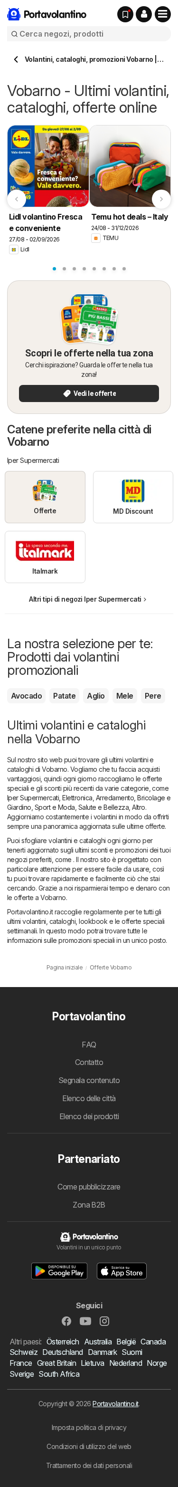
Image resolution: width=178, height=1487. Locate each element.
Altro (138, 807)
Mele (124, 695)
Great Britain (56, 1363)
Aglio (95, 695)
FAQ (89, 1044)
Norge (157, 1363)
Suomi (132, 1352)
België (126, 1341)
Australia (98, 1341)
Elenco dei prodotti (89, 1116)
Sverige (21, 1374)
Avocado (26, 695)
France (20, 1363)
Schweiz (23, 1352)
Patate (64, 695)
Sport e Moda (55, 807)
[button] (144, 14)
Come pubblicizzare (89, 1186)
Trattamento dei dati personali (89, 1465)
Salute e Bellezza (103, 807)
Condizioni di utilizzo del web (89, 1446)
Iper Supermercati (33, 798)
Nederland (125, 1363)
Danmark (102, 1352)
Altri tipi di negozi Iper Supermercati (85, 599)
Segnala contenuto (89, 1080)
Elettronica (77, 798)
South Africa (58, 1374)
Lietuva (92, 1363)
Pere (153, 695)
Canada (153, 1341)
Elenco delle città (89, 1098)
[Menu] (163, 14)
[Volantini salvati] (125, 14)
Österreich (63, 1341)
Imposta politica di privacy (89, 1427)
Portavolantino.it (115, 1404)
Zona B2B (89, 1204)
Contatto (89, 1062)
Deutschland (62, 1352)
